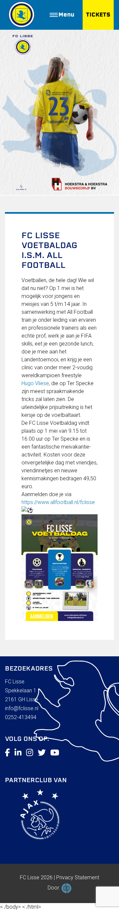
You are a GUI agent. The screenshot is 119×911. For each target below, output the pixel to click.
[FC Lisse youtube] (54, 752)
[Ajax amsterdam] (32, 815)
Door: (54, 888)
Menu (66, 14)
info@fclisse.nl (21, 708)
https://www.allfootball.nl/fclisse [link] (58, 502)
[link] (35, 383)
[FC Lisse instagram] (29, 752)
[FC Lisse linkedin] (18, 752)
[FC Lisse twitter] (42, 752)
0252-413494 (20, 717)
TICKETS (98, 14)
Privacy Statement (77, 877)
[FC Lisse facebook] (7, 752)
